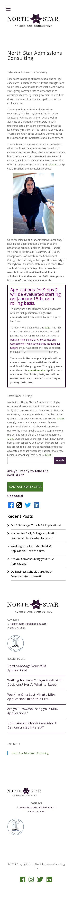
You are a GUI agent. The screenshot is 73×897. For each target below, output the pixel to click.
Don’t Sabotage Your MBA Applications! (36, 525)
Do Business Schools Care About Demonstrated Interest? (31, 574)
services (52, 164)
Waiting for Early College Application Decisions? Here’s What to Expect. (34, 535)
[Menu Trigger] (8, 8)
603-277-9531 (17, 627)
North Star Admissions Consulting (30, 753)
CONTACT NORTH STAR (25, 486)
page (47, 327)
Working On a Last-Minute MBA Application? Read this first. (31, 548)
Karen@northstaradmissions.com (28, 623)
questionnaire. (37, 370)
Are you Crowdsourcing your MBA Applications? (32, 561)
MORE (60, 418)
